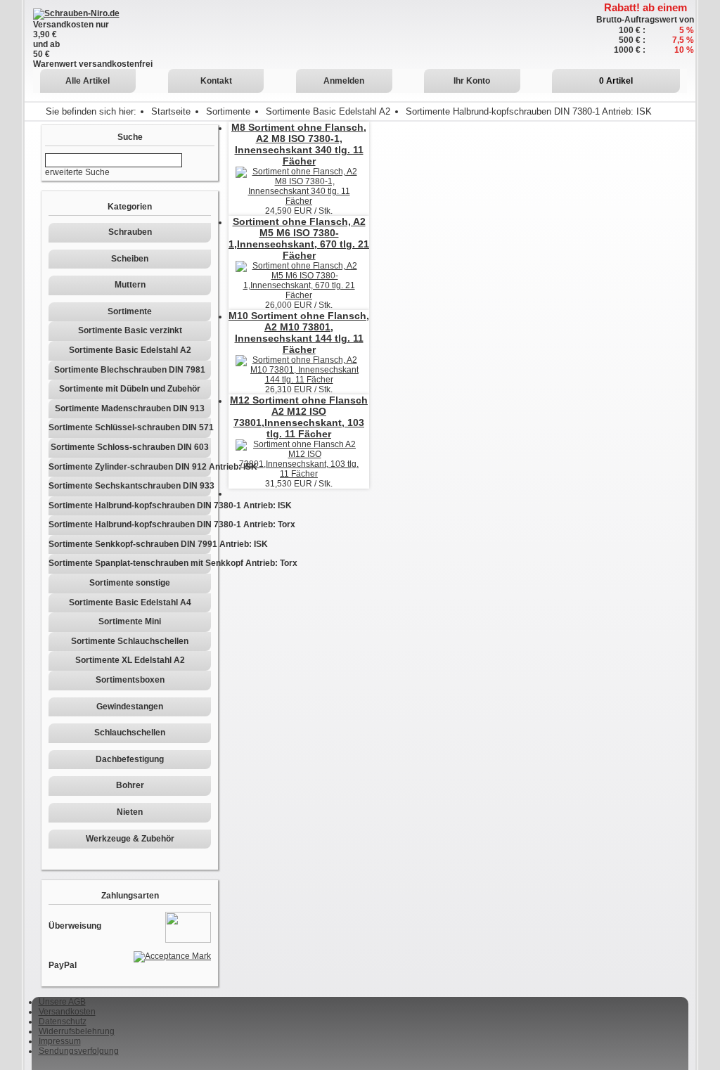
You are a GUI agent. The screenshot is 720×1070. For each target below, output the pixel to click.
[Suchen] (188, 160)
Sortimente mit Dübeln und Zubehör (129, 389)
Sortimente (228, 111)
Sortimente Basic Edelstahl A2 (328, 111)
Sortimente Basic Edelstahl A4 (130, 602)
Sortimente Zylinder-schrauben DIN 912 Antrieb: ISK (130, 467)
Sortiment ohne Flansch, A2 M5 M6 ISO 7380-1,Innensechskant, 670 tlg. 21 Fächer (299, 238)
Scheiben (129, 259)
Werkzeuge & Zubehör (130, 839)
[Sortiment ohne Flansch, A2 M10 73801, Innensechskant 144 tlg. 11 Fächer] (299, 369)
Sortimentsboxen (130, 680)
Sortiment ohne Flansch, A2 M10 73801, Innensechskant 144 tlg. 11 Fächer (299, 332)
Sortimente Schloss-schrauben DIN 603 (130, 447)
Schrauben (130, 232)
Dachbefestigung (130, 759)
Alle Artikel (87, 81)
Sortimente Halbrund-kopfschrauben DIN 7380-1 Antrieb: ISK (130, 505)
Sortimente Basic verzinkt (130, 330)
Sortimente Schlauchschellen (129, 641)
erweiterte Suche (77, 172)
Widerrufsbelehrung (77, 1031)
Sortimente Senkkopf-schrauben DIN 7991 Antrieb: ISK (130, 544)
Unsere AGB (62, 1002)
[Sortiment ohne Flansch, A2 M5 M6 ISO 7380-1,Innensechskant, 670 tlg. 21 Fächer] (299, 280)
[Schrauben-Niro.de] (76, 13)
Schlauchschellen (129, 732)
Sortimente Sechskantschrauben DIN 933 (130, 486)
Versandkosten (67, 1012)
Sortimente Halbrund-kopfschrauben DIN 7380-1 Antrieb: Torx (130, 524)
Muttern (130, 285)
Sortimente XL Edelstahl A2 (130, 660)
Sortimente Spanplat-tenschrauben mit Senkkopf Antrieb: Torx (130, 563)
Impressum (60, 1041)
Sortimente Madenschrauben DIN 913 (130, 408)
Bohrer (130, 785)
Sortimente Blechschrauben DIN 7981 (129, 370)
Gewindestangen (129, 706)
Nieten (130, 812)
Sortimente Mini (129, 621)
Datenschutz (62, 1021)
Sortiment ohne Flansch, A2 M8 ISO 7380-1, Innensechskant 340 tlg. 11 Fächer (298, 144)
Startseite (171, 111)
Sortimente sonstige (129, 583)
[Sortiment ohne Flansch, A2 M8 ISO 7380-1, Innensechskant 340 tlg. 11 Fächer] (299, 186)
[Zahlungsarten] (188, 927)
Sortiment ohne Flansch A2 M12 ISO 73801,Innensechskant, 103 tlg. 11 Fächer (299, 416)
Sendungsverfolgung (79, 1051)
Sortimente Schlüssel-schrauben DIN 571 (130, 427)
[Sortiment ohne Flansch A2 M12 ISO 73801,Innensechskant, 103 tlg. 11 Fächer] (299, 458)
